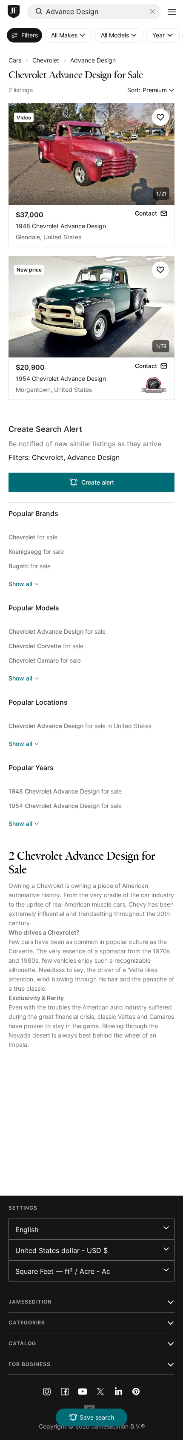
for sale (33, 537)
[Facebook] (64, 1391)
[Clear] (152, 11)
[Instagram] (46, 1391)
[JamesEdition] (13, 12)
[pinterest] (136, 1391)
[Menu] (172, 12)
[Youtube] (82, 1391)
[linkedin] (118, 1391)
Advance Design (93, 60)
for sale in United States (80, 725)
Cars (15, 60)
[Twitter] (100, 1391)
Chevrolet (45, 60)
